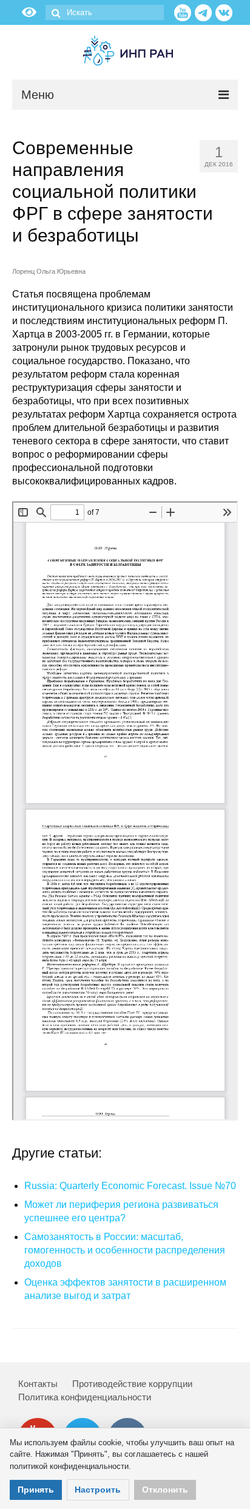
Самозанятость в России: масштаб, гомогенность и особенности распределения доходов (124, 1250)
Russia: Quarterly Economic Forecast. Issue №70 (130, 1186)
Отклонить (165, 1489)
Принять (36, 1489)
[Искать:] (105, 12)
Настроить (98, 1489)
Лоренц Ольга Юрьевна (49, 271)
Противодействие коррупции (132, 1383)
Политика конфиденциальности (84, 1397)
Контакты (38, 1383)
